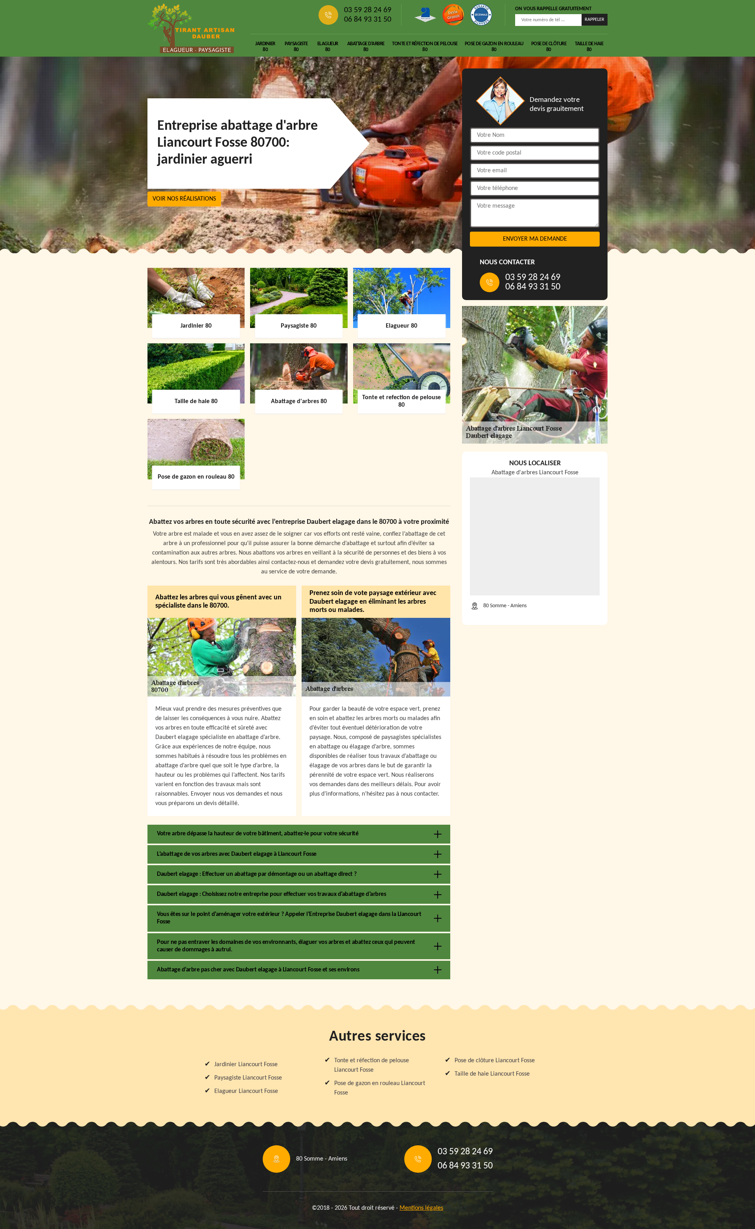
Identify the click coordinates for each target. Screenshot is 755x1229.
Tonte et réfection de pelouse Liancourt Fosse (371, 1065)
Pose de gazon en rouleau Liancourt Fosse (379, 1088)
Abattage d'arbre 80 (366, 46)
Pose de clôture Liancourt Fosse (495, 1061)
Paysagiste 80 (296, 46)
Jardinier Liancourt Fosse (246, 1064)
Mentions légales (421, 1208)
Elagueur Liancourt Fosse (246, 1091)
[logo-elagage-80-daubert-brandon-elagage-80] (191, 28)
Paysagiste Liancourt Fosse (248, 1078)
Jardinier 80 (265, 46)
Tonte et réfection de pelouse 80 (425, 46)
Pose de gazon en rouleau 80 (494, 46)
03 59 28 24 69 (367, 10)
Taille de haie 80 (589, 46)
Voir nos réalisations (184, 199)
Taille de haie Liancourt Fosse (492, 1074)
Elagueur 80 (327, 46)
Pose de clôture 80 (549, 46)
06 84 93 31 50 (367, 20)
